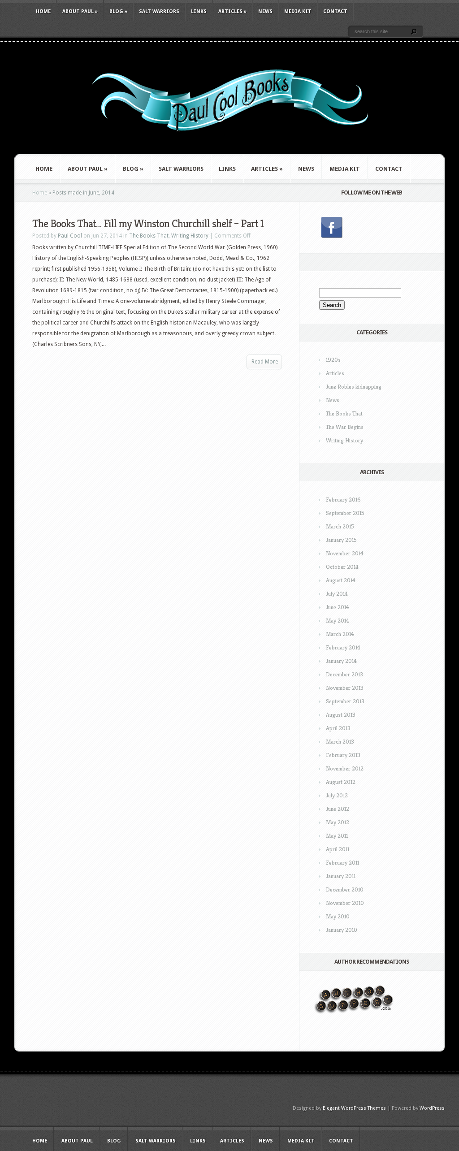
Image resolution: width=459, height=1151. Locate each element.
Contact (335, 11)
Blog (118, 11)
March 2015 (340, 526)
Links (199, 11)
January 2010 (341, 930)
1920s (333, 359)
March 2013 (340, 741)
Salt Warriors (159, 11)
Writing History (189, 236)
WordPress (432, 1108)
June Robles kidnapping (353, 386)
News (265, 11)
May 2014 (337, 620)
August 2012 (340, 782)
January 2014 (341, 661)
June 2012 (337, 809)
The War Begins (345, 427)
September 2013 (345, 701)
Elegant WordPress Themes (354, 1108)
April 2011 (337, 849)
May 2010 (338, 916)
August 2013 (340, 714)
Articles (232, 11)
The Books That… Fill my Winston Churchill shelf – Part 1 (148, 223)
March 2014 (340, 634)
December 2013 (344, 674)
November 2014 (345, 553)
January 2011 (340, 876)
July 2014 (337, 593)
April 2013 (338, 728)
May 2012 (337, 822)
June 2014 (337, 607)
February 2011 (342, 862)
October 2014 (342, 567)
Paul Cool (70, 236)
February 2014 (343, 647)
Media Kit (298, 11)
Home (43, 11)
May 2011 (337, 835)
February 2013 (343, 755)
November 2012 (345, 768)
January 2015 (341, 540)
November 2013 (345, 688)
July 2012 (337, 795)
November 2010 (345, 903)
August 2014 (340, 580)
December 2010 (345, 889)
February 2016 (343, 499)
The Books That (149, 236)
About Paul (80, 11)
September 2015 (345, 513)
